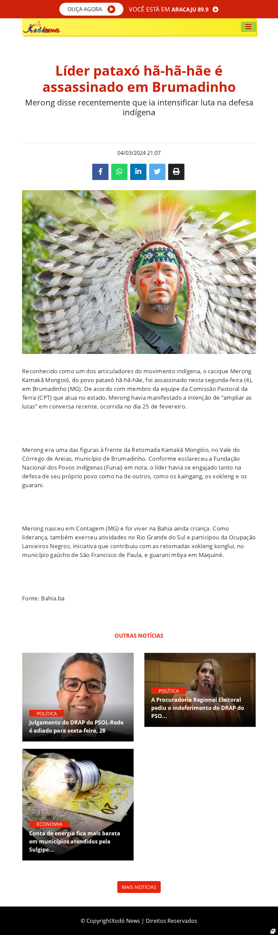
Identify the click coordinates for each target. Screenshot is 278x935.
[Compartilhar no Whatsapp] (119, 172)
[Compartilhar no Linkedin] (138, 172)
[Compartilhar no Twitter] (157, 172)
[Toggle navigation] (248, 27)
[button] (91, 9)
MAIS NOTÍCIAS (139, 887)
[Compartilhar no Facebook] (100, 172)
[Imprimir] (176, 172)
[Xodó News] (41, 26)
